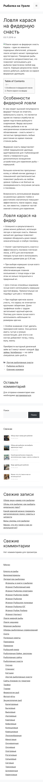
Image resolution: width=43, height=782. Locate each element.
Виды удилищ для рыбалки (20, 465)
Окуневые (10, 747)
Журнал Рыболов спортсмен (19, 591)
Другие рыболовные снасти (20, 362)
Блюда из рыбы (10, 571)
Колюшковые (11, 728)
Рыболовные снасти (13, 661)
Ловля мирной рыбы (13, 618)
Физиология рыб (11, 692)
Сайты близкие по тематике (16, 681)
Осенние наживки (15, 369)
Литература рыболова (14, 579)
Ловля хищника (10, 622)
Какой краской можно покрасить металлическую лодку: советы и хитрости (19, 514)
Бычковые (10, 708)
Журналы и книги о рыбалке (19, 583)
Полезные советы (12, 638)
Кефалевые (10, 724)
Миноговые (10, 739)
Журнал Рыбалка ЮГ (15, 606)
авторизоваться (23, 395)
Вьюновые (10, 712)
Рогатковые (11, 755)
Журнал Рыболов (13, 599)
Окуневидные (12, 743)
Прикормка (8, 642)
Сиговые (9, 763)
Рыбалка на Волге (15, 366)
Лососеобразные (13, 735)
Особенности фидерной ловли (19, 88)
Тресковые (10, 767)
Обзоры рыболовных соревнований (20, 630)
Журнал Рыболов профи (16, 595)
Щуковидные (11, 771)
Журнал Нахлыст (13, 614)
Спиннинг (10, 669)
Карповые (10, 720)
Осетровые (10, 751)
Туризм (6, 688)
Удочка (8, 665)
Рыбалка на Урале (16, 5)
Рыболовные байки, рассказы (17, 653)
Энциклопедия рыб (12, 700)
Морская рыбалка (12, 626)
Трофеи (7, 685)
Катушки (9, 673)
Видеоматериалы (11, 575)
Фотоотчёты (9, 696)
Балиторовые (11, 704)
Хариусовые (11, 774)
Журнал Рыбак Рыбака (16, 610)
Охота (6, 634)
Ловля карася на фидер (17, 91)
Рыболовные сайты (12, 657)
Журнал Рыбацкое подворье (19, 603)
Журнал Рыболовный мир (17, 587)
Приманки (8, 646)
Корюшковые (11, 731)
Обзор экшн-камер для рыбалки (21, 436)
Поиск (6, 410)
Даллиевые (10, 716)
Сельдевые (10, 759)
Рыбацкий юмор (11, 649)
